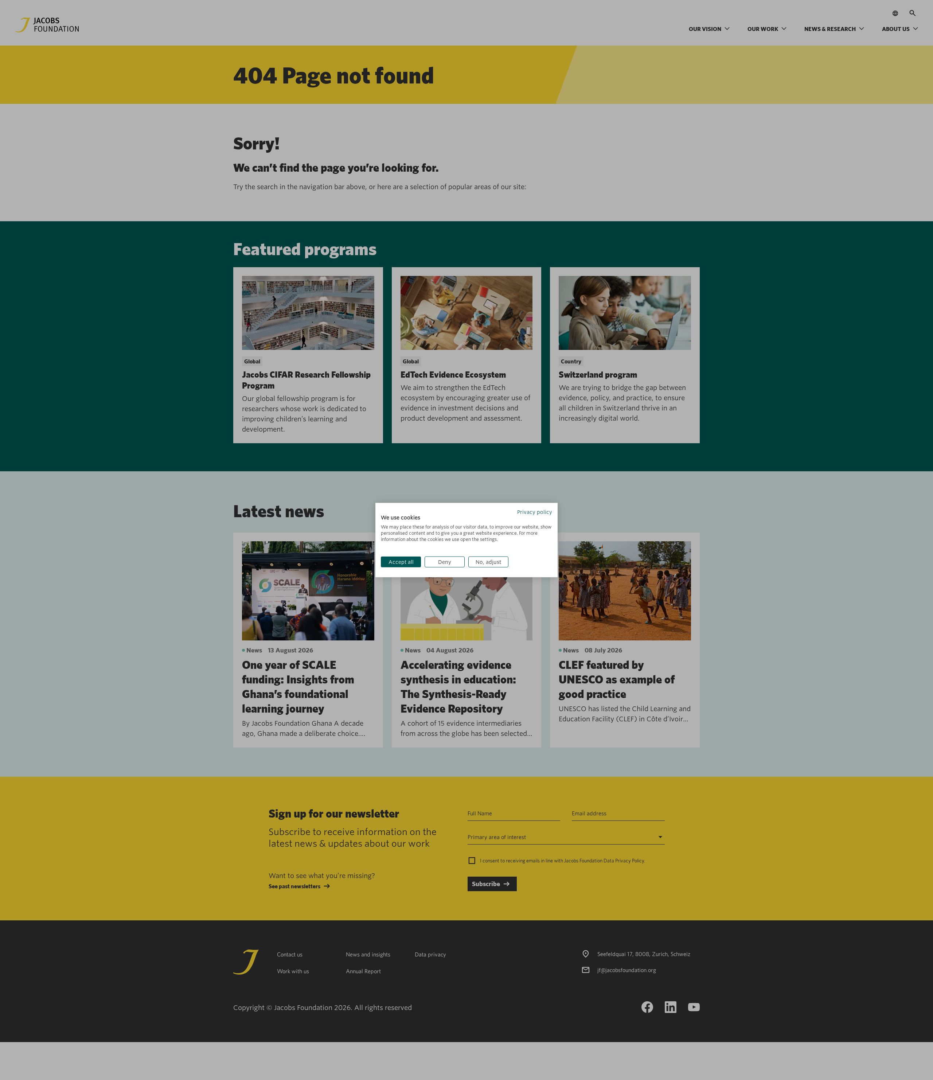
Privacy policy (534, 512)
